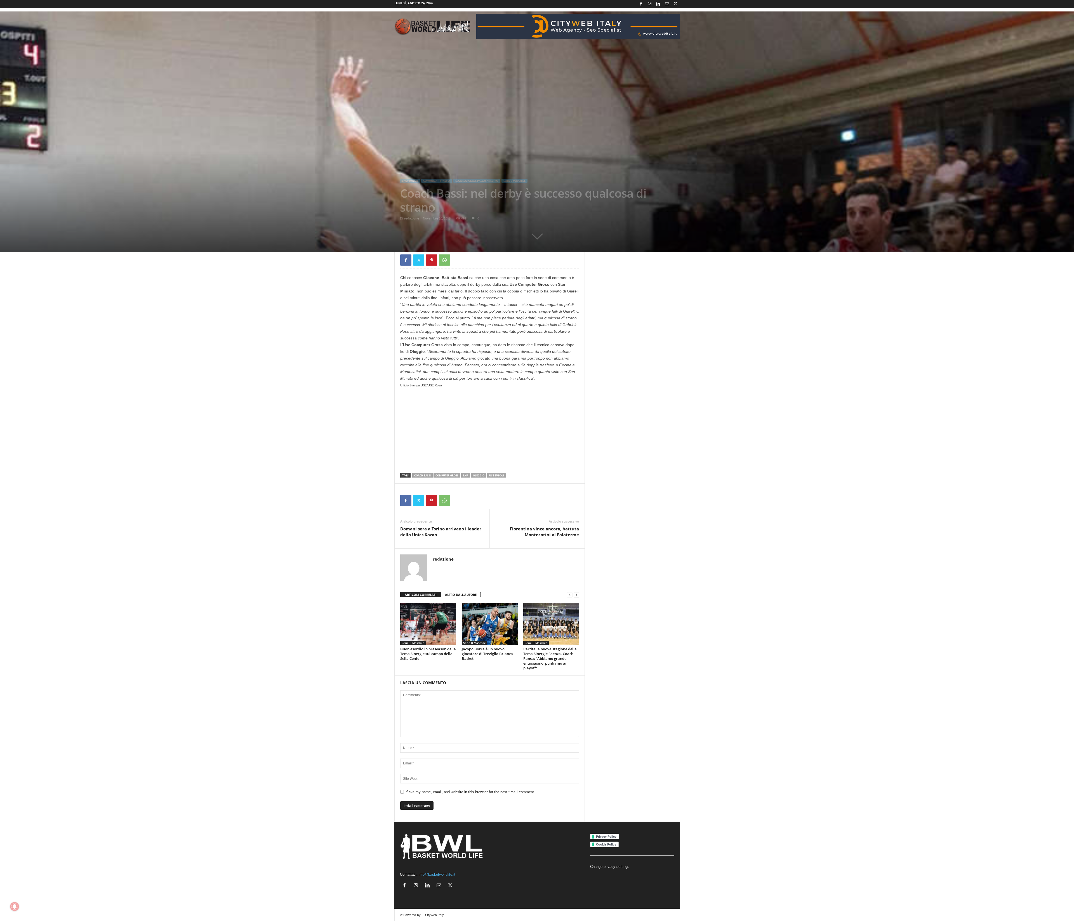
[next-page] (576, 595)
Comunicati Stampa (436, 181)
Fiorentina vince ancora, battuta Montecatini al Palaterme (544, 531)
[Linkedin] (658, 4)
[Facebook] (641, 4)
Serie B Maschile (514, 181)
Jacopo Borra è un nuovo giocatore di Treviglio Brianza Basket (487, 653)
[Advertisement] (489, 430)
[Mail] (667, 4)
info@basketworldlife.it (437, 874)
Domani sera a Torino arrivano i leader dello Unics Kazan (440, 531)
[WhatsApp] (444, 260)
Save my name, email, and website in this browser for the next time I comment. (470, 792)
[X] (675, 4)
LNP (465, 475)
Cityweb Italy (434, 915)
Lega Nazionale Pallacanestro (476, 181)
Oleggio (478, 475)
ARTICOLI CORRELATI (421, 594)
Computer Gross (446, 475)
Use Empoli (496, 475)
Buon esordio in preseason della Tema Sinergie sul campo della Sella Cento (428, 653)
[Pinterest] (431, 260)
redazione (411, 218)
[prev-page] (570, 595)
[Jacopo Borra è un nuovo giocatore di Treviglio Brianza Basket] (490, 624)
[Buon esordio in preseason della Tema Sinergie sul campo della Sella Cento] (428, 624)
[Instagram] (649, 4)
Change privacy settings (609, 867)
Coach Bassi (422, 475)
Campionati (410, 181)
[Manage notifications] (14, 906)
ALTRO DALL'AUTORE (461, 594)
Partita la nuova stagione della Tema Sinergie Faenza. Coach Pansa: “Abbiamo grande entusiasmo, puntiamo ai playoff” (550, 658)
